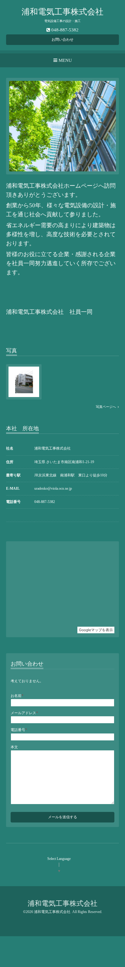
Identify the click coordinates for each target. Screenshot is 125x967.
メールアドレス (24, 713)
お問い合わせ (62, 39)
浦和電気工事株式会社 (67, 11)
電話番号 (19, 730)
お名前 (17, 696)
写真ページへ (107, 407)
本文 (14, 747)
